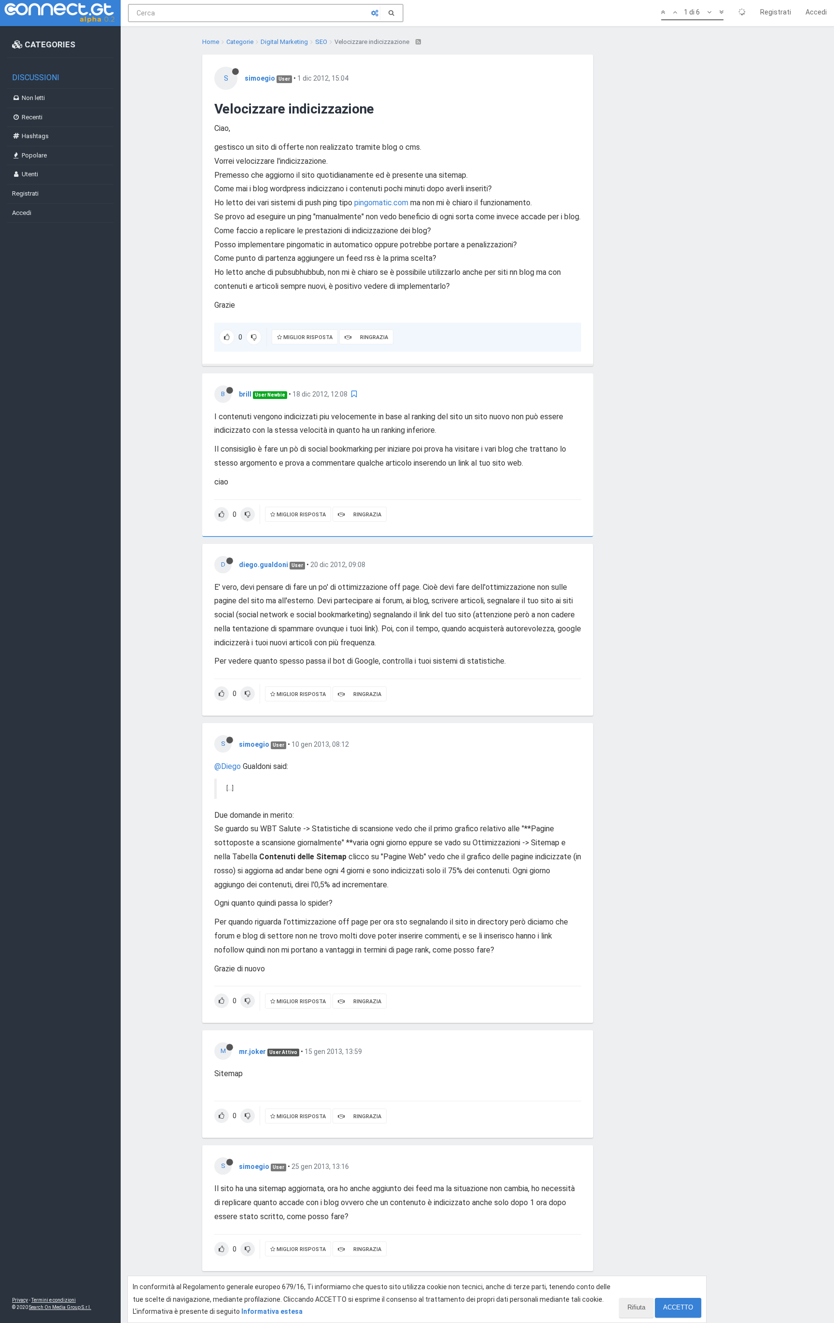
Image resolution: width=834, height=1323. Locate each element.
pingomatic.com (381, 202)
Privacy (20, 1300)
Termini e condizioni (53, 1300)
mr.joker (252, 1051)
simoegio (260, 78)
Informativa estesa (272, 1311)
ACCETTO (678, 1307)
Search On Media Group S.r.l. (60, 1307)
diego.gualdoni (263, 565)
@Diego (227, 766)
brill (245, 394)
